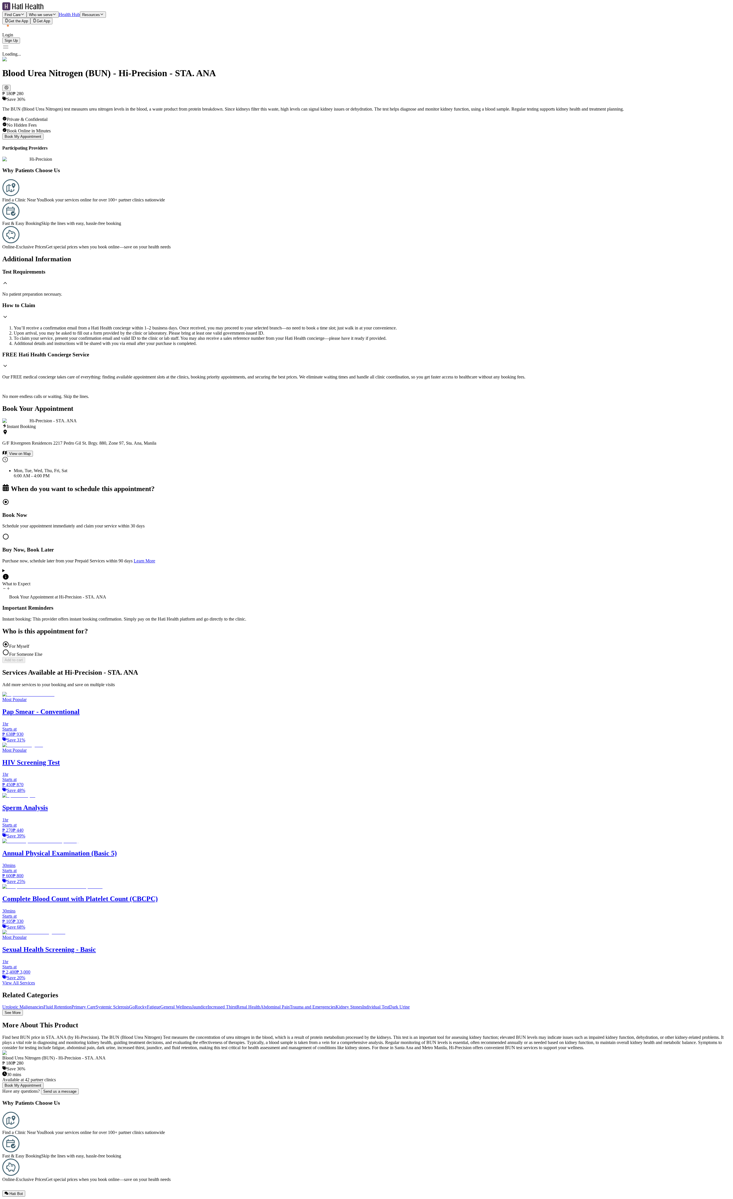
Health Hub (69, 14)
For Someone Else (25, 654)
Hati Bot (16, 1194)
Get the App (18, 21)
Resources (91, 15)
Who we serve (40, 15)
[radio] (366, 514)
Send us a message (59, 1091)
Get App (43, 21)
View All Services (18, 982)
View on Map (20, 454)
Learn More (144, 560)
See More (13, 1012)
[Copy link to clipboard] (6, 88)
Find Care (13, 15)
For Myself (19, 646)
